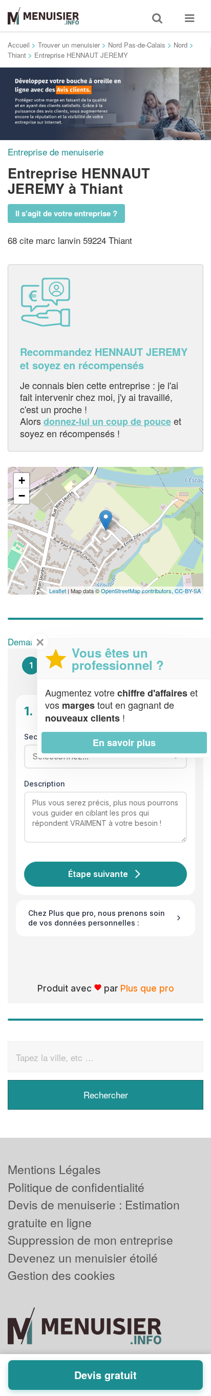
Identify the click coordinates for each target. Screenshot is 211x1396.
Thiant (17, 55)
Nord (180, 45)
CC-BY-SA (188, 591)
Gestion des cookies (61, 1275)
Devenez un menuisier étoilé (83, 1257)
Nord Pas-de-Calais (136, 45)
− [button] (21, 495)
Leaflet (57, 591)
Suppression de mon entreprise (90, 1239)
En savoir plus (124, 742)
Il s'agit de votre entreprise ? (66, 213)
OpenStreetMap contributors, (138, 591)
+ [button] (21, 480)
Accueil (19, 45)
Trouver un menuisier (69, 45)
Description (44, 783)
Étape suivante (98, 874)
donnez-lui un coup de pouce (107, 421)
